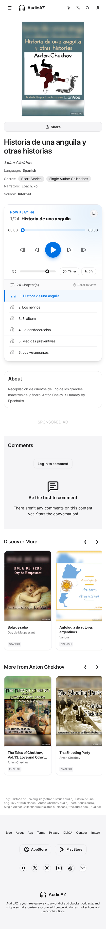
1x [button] (86, 271)
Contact (81, 832)
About (20, 832)
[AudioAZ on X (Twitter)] (35, 868)
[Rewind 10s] (36, 250)
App (30, 832)
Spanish (29, 170)
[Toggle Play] (53, 250)
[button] (9, 8)
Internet (24, 194)
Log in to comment (53, 464)
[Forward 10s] (70, 250)
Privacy (54, 832)
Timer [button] (72, 271)
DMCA (67, 832)
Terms (41, 832)
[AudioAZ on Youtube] (59, 868)
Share (55, 127)
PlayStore (74, 849)
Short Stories (31, 179)
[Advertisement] (53, 422)
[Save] (94, 213)
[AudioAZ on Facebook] (23, 868)
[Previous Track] (22, 250)
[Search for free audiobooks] (87, 8)
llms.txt (95, 832)
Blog (9, 832)
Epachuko (29, 186)
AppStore (39, 849)
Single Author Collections (68, 179)
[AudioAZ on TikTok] (71, 868)
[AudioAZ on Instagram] (47, 868)
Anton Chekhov (18, 162)
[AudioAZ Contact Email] (83, 868)
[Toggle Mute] (14, 271)
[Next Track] (83, 250)
